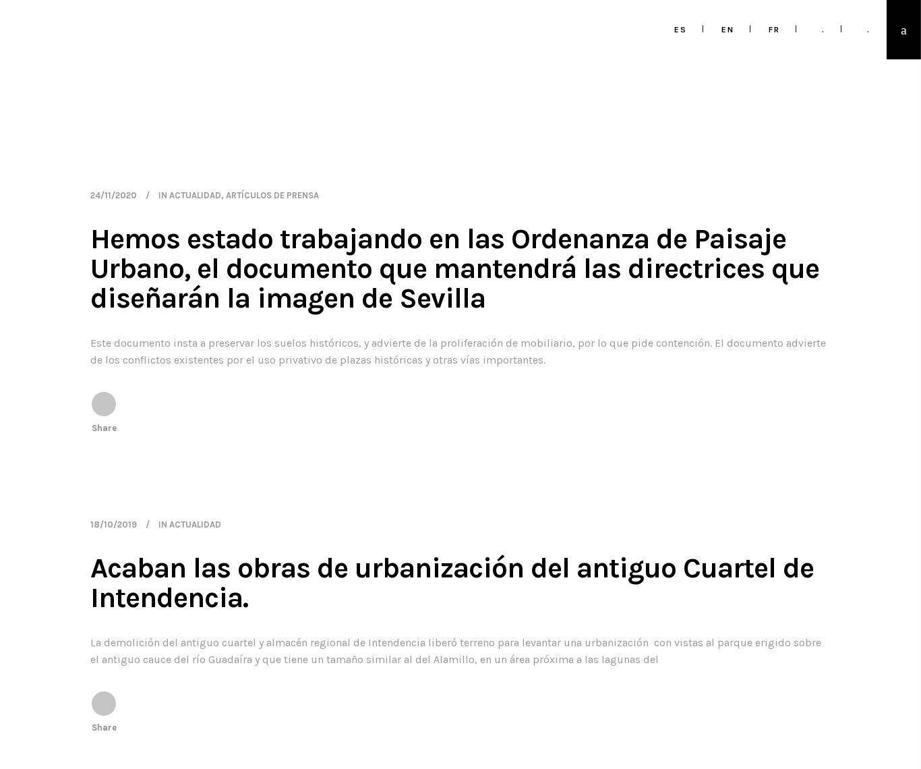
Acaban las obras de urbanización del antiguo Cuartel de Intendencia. (452, 583)
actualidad (195, 195)
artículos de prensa (272, 195)
